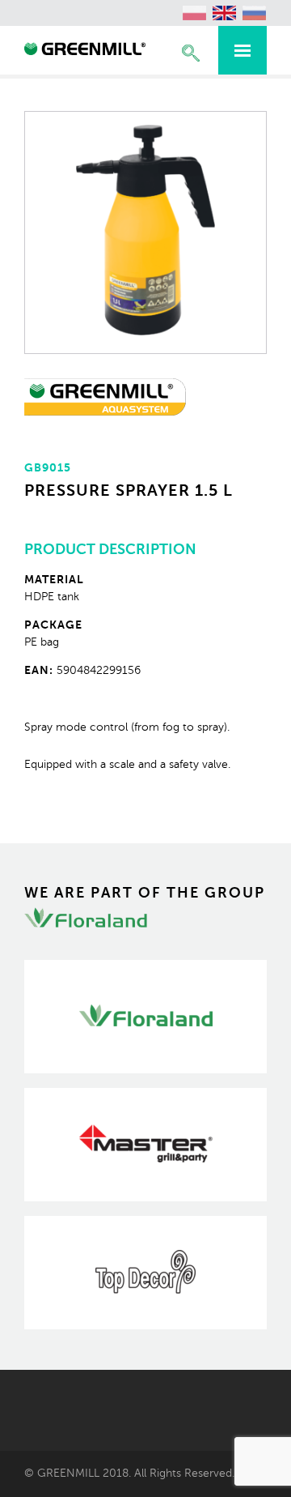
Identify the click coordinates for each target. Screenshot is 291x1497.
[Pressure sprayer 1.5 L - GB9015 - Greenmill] (85, 51)
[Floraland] (145, 1016)
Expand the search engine (191, 53)
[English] (225, 13)
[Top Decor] (145, 1272)
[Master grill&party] (145, 1144)
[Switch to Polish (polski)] (195, 13)
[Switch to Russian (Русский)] (254, 13)
